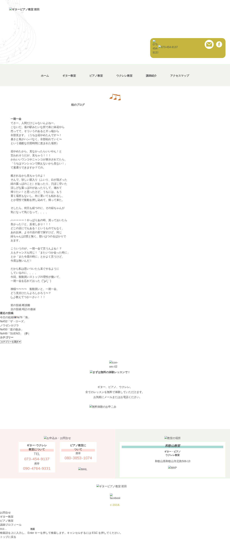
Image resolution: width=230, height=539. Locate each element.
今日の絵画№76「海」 (15, 317)
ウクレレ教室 (124, 75)
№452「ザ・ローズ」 (13, 321)
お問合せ (5, 512)
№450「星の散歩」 (12, 329)
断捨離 (20, 305)
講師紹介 (151, 75)
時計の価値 (23, 309)
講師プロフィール (11, 524)
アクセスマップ (179, 75)
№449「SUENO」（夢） (15, 333)
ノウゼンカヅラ (9, 325)
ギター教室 (69, 75)
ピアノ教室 (96, 75)
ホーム (45, 75)
